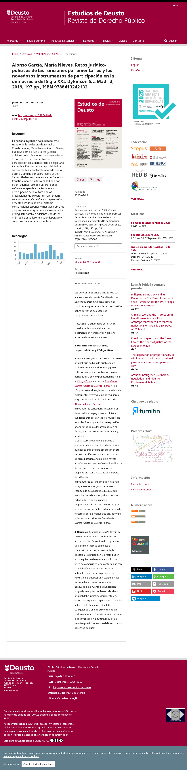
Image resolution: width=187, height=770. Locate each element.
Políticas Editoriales (63, 40)
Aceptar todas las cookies (38, 764)
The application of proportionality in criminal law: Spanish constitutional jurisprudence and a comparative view (152, 360)
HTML (96, 179)
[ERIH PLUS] (158, 167)
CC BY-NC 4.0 (42, 740)
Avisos (123, 40)
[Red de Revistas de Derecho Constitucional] (145, 192)
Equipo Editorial (36, 40)
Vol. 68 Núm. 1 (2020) (47, 54)
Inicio (15, 54)
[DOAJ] (140, 167)
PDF (82, 179)
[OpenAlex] (158, 178)
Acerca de (13, 40)
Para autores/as (140, 484)
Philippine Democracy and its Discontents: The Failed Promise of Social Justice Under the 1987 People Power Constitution (153, 300)
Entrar (175, 5)
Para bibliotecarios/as (143, 489)
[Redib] (140, 178)
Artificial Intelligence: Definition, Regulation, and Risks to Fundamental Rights (150, 378)
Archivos (27, 54)
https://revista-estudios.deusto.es (72, 687)
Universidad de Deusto (88, 404)
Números (89, 40)
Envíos (107, 40)
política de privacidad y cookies (21, 756)
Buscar (172, 40)
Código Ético (84, 381)
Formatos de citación (88, 246)
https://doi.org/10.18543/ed (69, 692)
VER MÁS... (137, 198)
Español (135, 70)
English (135, 65)
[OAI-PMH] (175, 721)
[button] (141, 569)
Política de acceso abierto (28, 734)
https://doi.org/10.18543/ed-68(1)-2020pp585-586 (32, 117)
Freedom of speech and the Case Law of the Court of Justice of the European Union (151, 342)
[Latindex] (140, 160)
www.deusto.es (11, 690)
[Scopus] (140, 152)
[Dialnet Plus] (158, 160)
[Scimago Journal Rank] (158, 152)
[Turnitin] (146, 416)
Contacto (138, 40)
